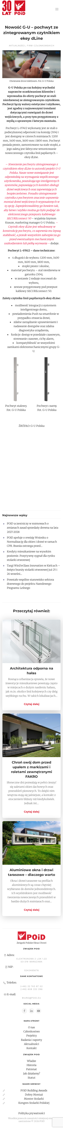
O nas (31, 1027)
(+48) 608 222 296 (31, 989)
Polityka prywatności (31, 1113)
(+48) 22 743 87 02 (31, 986)
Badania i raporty (31, 1040)
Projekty (31, 1035)
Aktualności (17, 45)
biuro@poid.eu (31, 998)
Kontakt (31, 1048)
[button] (56, 9)
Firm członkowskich (40, 45)
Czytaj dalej (31, 704)
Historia (31, 1065)
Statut (31, 1077)
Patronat (31, 1069)
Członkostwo (31, 1031)
